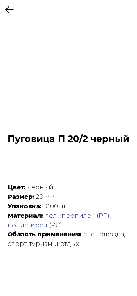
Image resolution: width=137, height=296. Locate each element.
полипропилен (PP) (77, 215)
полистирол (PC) (35, 225)
